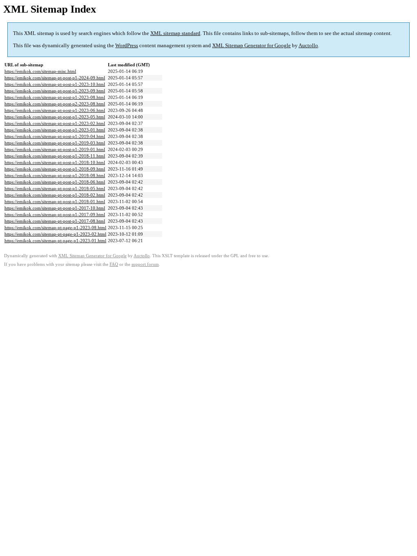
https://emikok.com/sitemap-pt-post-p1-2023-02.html (54, 123)
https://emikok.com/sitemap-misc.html (40, 71)
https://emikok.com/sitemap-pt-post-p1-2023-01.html (54, 129)
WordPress (126, 45)
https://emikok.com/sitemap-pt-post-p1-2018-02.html (54, 195)
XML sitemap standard (175, 33)
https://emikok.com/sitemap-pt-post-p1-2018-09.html (54, 168)
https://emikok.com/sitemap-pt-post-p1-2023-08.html (54, 97)
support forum (145, 264)
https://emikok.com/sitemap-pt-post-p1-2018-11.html (54, 155)
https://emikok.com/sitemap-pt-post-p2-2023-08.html (54, 103)
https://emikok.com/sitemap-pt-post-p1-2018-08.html (54, 175)
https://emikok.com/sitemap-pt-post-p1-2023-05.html (54, 116)
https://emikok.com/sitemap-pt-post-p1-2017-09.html (54, 214)
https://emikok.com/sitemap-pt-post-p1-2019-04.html (54, 136)
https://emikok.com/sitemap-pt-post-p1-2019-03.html (54, 142)
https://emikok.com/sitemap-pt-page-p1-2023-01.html (55, 240)
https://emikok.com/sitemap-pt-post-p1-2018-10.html (54, 162)
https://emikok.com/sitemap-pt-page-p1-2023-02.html (55, 234)
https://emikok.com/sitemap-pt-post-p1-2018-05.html (54, 188)
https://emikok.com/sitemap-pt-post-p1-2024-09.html (54, 77)
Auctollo (308, 45)
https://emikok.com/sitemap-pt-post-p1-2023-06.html (54, 110)
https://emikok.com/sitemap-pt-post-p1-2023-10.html (54, 84)
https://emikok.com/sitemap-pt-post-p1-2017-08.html (54, 221)
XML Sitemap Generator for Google (251, 45)
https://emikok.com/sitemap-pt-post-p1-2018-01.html (54, 201)
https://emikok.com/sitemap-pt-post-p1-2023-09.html (54, 90)
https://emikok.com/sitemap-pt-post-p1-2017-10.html (54, 208)
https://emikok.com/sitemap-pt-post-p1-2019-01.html (54, 149)
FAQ (114, 264)
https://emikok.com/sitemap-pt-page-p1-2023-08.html (55, 227)
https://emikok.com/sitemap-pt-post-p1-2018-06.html (54, 181)
